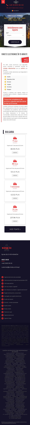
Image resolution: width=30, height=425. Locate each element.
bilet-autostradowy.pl (9, 354)
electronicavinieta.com (18, 364)
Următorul (14, 42)
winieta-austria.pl (19, 392)
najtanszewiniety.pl (20, 374)
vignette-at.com (10, 386)
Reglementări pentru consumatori (12, 293)
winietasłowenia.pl (10, 408)
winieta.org (15, 396)
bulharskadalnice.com (11, 357)
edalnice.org (22, 363)
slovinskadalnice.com (10, 381)
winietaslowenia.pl (9, 406)
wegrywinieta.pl (10, 392)
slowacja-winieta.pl (20, 381)
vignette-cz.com (20, 386)
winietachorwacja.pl (20, 399)
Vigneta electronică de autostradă (12, 277)
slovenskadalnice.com (20, 380)
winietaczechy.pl (10, 400)
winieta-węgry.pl (7, 396)
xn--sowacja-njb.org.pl (8, 414)
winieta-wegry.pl (20, 395)
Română (15, 10)
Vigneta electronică (9, 315)
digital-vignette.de (20, 362)
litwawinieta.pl (11, 369)
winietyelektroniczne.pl (10, 410)
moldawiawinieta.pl (9, 374)
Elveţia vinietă (7, 308)
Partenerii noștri (8, 312)
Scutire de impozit (8, 299)
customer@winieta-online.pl (15, 7)
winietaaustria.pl (23, 396)
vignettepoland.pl (12, 390)
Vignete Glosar (7, 318)
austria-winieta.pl (10, 353)
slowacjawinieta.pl (10, 382)
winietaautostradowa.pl (21, 397)
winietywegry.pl (9, 411)
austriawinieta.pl (20, 353)
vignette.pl (24, 388)
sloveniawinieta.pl (9, 380)
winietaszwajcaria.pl (20, 406)
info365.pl (24, 367)
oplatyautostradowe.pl (10, 376)
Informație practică (8, 283)
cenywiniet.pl (9, 358)
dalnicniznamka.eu (9, 362)
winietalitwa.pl (10, 401)
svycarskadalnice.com (9, 383)
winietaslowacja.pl (20, 405)
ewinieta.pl (18, 367)
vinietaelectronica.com (8, 391)
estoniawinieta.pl (21, 366)
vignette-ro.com (7, 388)
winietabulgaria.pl (9, 399)
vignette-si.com (16, 388)
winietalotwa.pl (19, 401)
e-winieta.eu (15, 363)
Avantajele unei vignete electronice (12, 296)
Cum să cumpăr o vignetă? (10, 286)
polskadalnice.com (9, 377)
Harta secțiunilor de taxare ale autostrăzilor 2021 (15, 280)
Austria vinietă (7, 305)
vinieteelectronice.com (21, 391)
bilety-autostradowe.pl (20, 354)
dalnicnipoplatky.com (20, 360)
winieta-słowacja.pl (10, 395)
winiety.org (14, 409)
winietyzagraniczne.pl (19, 411)
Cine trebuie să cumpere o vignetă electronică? (15, 289)
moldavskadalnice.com (21, 373)
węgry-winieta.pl (19, 413)
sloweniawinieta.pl (20, 382)
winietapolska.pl (10, 404)
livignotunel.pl (19, 369)
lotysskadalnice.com (19, 372)
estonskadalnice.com (9, 367)
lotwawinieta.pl (9, 372)
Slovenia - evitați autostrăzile (11, 302)
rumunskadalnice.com (20, 378)
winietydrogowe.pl (22, 409)
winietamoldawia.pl (10, 402)
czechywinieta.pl (20, 359)
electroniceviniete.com (10, 366)
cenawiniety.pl (21, 357)
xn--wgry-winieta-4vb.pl (15, 415)
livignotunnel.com (10, 371)
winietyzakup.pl (10, 413)
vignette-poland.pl (19, 387)
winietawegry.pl (20, 408)
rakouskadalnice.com (20, 377)
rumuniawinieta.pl (9, 378)
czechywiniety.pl (9, 360)
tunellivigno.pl (20, 385)
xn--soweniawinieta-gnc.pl (21, 414)
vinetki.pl (20, 390)
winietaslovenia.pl (10, 405)
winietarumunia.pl (19, 404)
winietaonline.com (20, 402)
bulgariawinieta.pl (20, 355)
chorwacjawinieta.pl (19, 358)
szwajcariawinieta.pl (21, 383)
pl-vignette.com (21, 376)
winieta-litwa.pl (19, 394)
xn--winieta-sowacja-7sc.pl (15, 416)
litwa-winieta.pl (19, 368)
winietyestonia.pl (21, 410)
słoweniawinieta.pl (11, 385)
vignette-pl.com (10, 387)
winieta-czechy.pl (11, 394)
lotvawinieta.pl (20, 371)
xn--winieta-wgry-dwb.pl (15, 418)
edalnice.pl (8, 364)
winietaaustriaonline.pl (8, 397)
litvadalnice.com (11, 368)
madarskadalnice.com (8, 373)
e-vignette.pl (8, 363)
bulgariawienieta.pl (10, 355)
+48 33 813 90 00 (16, 5)
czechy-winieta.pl (10, 359)
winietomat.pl (6, 409)
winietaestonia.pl (20, 400)
